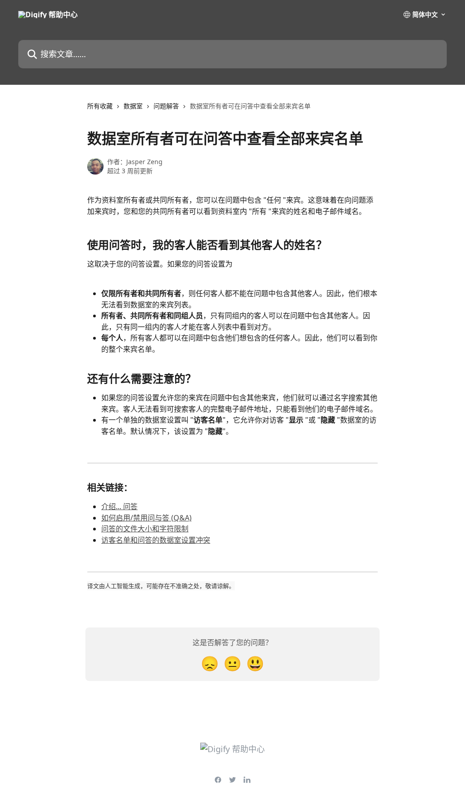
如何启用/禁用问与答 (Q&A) (146, 518)
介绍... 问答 (119, 506)
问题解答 (166, 106)
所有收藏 (100, 106)
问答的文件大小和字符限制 (144, 529)
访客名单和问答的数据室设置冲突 (155, 540)
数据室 (133, 106)
